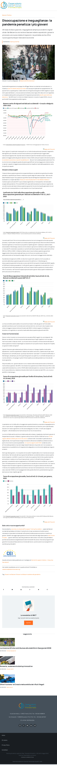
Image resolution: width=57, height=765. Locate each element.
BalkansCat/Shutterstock (27, 81)
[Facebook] (3, 589)
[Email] (47, 589)
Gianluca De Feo (14, 41)
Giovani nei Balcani (10, 574)
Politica (9, 15)
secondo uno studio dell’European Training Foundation (26, 529)
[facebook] (23, 725)
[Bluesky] (12, 589)
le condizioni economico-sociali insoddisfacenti (15, 160)
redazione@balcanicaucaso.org (11, 569)
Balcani (4, 15)
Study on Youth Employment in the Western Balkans (34, 179)
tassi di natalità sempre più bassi (17, 88)
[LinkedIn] (21, 589)
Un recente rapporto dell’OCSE (33, 443)
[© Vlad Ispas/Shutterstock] (7, 657)
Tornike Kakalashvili (11, 650)
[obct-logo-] (27, 702)
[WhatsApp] (30, 589)
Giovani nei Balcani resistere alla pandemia (28, 574)
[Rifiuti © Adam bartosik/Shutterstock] (7, 675)
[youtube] (27, 725)
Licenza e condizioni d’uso (27, 757)
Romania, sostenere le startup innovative (16, 666)
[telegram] (34, 725)
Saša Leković (9, 687)
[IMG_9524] (7, 638)
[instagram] (19, 725)
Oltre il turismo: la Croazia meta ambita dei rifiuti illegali (22, 684)
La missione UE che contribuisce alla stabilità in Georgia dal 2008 (25, 648)
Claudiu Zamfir (10, 669)
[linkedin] (31, 725)
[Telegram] (38, 589)
